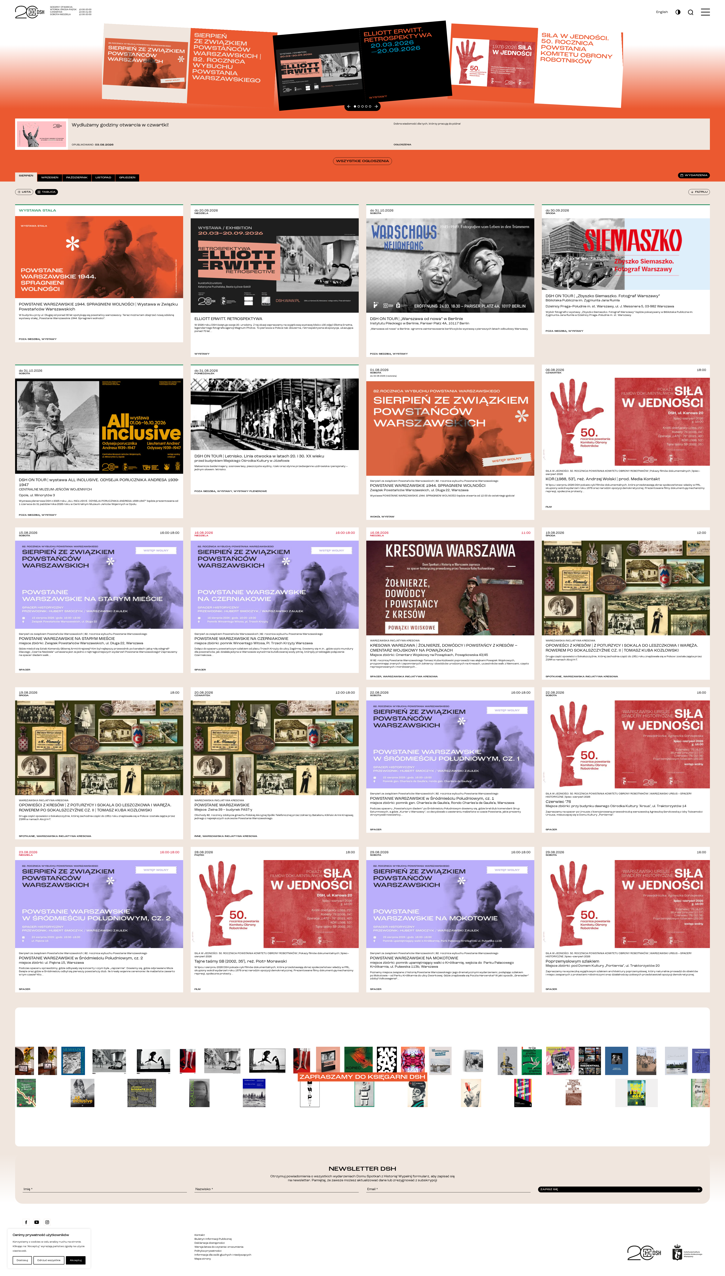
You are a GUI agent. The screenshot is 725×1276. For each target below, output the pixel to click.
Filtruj (701, 192)
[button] (349, 106)
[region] (49, 1248)
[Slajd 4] (370, 106)
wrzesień (49, 177)
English (662, 12)
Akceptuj (76, 1260)
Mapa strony (202, 1259)
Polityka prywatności (207, 1251)
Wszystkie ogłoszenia (362, 161)
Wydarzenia (696, 175)
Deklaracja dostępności (209, 1243)
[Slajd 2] (362, 106)
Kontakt (199, 1235)
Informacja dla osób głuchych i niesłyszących (222, 1255)
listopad (103, 177)
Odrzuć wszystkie (48, 1260)
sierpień (26, 175)
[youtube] (36, 1222)
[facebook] (26, 1222)
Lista (26, 192)
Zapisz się (549, 1189)
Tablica (49, 192)
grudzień (127, 177)
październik (77, 177)
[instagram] (47, 1222)
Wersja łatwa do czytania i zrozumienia (218, 1247)
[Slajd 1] (359, 106)
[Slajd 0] (355, 106)
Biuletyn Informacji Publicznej (213, 1239)
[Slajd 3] (366, 106)
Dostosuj (22, 1260)
